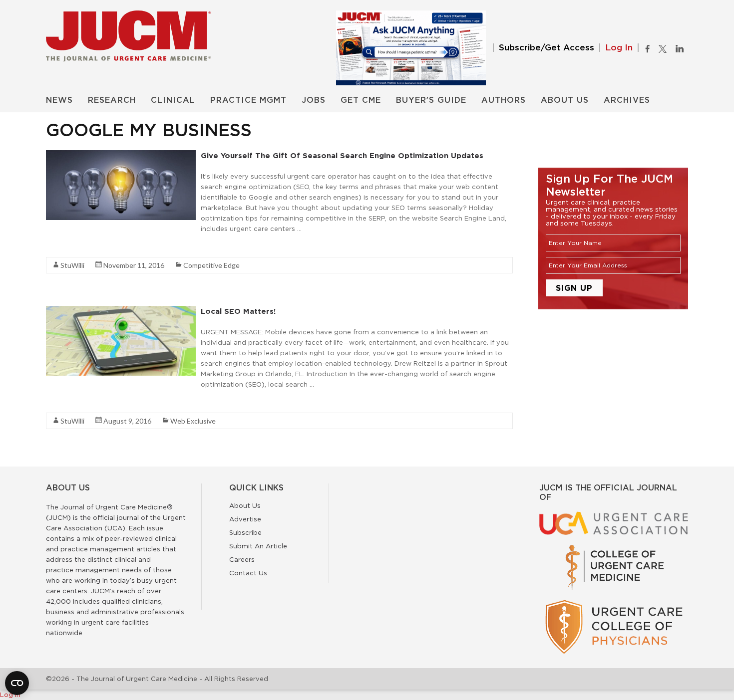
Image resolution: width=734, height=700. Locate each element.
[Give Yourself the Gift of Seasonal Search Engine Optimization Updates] (121, 155)
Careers (242, 559)
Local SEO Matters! (238, 311)
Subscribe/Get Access (546, 47)
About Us (565, 100)
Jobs (314, 100)
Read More (63, 246)
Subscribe (245, 532)
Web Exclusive (193, 421)
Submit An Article (258, 545)
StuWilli (72, 265)
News (59, 100)
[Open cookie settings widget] (17, 683)
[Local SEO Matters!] (121, 310)
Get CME (361, 100)
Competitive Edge (211, 265)
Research (112, 100)
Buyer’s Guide (431, 100)
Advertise (245, 518)
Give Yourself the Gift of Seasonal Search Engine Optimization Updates (342, 155)
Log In (619, 47)
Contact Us (248, 572)
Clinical (173, 100)
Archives (627, 100)
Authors (503, 100)
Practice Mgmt (248, 100)
